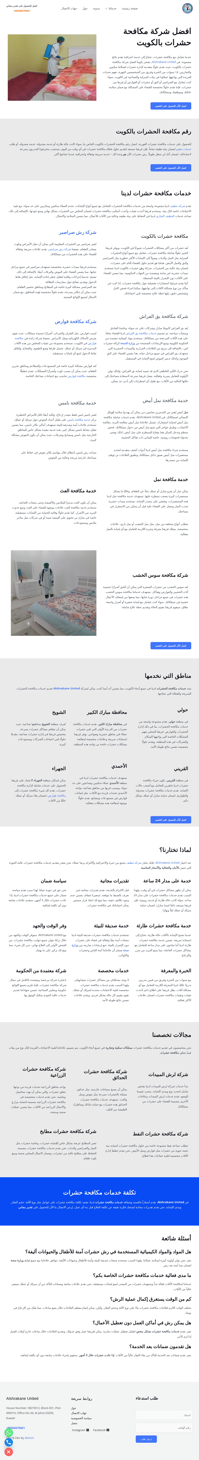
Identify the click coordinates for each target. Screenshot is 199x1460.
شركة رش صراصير (77, 232)
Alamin (29, 1438)
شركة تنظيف (177, 206)
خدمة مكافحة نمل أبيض (165, 400)
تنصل (74, 1423)
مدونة (96, 8)
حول (85, 8)
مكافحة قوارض (77, 376)
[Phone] (9, 1442)
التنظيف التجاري (165, 216)
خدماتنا (112, 8)
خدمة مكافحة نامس (77, 402)
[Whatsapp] (9, 1432)
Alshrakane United (164, 62)
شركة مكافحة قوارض (75, 321)
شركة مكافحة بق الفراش (163, 316)
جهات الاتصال (69, 8)
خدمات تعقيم (183, 149)
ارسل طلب (146, 1439)
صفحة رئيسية (130, 8)
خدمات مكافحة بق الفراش (141, 333)
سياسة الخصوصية (81, 1418)
